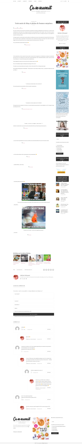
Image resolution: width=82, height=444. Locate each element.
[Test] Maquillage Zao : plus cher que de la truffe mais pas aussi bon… (65, 191)
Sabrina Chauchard (31, 339)
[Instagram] (26, 278)
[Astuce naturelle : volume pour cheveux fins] (57, 199)
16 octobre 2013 (63, 206)
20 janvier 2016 (63, 213)
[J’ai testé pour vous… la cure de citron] (57, 205)
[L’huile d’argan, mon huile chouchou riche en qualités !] (57, 184)
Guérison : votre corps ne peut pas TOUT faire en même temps (39, 263)
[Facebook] (62, 1)
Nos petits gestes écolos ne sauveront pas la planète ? (16, 263)
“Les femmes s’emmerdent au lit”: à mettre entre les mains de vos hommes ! (31, 264)
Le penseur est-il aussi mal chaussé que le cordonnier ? (64, 211)
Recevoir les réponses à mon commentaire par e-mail (23, 311)
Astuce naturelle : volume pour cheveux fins (64, 198)
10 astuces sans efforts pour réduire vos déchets (47, 263)
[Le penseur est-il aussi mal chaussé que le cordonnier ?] (57, 211)
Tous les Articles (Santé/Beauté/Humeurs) (60, 146)
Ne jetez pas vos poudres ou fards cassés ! (24, 263)
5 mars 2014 (62, 201)
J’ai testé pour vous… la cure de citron (65, 205)
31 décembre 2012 (33, 21)
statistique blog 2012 (28, 269)
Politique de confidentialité (17, 431)
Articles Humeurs (55, 430)
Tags (14, 269)
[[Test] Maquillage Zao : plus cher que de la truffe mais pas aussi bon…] (57, 191)
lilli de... (23, 329)
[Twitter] (20, 278)
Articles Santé (59, 148)
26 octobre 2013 (63, 186)
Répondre (49, 329)
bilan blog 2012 (19, 269)
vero (22, 399)
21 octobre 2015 (63, 194)
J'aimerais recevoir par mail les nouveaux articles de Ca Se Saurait (24, 316)
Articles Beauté (59, 149)
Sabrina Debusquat (25, 275)
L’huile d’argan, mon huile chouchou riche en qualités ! (65, 184)
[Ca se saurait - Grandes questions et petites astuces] (41, 9)
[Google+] (24, 278)
